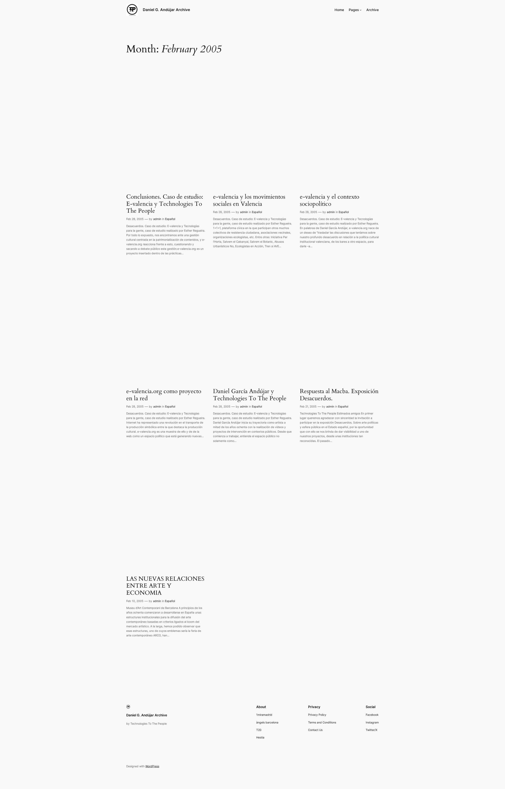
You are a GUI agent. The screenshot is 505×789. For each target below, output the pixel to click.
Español (170, 219)
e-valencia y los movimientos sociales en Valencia (249, 200)
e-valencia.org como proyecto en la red (163, 395)
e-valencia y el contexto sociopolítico (329, 200)
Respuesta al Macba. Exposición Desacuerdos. (339, 395)
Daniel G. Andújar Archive (166, 9)
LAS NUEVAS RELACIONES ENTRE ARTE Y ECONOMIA (165, 586)
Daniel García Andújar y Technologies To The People (249, 395)
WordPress (152, 766)
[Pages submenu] (361, 10)
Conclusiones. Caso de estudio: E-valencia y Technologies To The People (164, 204)
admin (157, 219)
